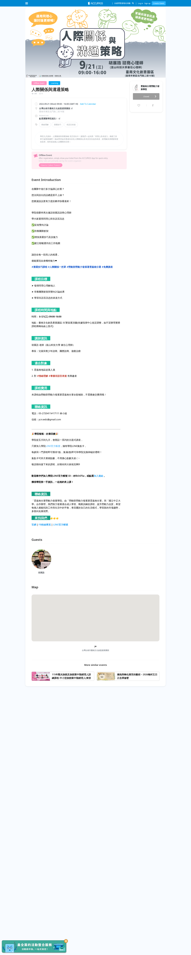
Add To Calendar (88, 104)
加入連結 (98, 475)
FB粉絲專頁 (45, 524)
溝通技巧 (57, 124)
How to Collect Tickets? (50, 165)
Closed (146, 96)
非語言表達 (71, 124)
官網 (34, 524)
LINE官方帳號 (53, 446)
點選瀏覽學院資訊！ (48, 118)
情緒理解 (45, 124)
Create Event (158, 3)
